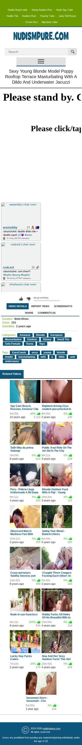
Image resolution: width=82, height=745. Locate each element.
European (57, 335)
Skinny (47, 339)
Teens (29, 343)
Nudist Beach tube (17, 10)
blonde (61, 352)
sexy (35, 352)
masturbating (26, 356)
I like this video (21, 299)
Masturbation (13, 339)
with (43, 356)
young (47, 352)
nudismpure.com (51, 728)
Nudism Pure (29, 16)
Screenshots (63, 306)
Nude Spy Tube (64, 10)
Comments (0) (47, 312)
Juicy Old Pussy (67, 16)
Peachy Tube (47, 16)
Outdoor (32, 339)
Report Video (40, 306)
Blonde (40, 335)
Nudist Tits (12, 16)
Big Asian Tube (50, 22)
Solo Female (12, 343)
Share (29, 312)
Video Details (18, 306)
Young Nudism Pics (41, 10)
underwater (12, 361)
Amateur (24, 335)
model (9, 356)
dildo (62, 356)
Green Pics (32, 22)
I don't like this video (28, 299)
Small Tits (63, 339)
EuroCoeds (19, 352)
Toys (42, 343)
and (72, 356)
